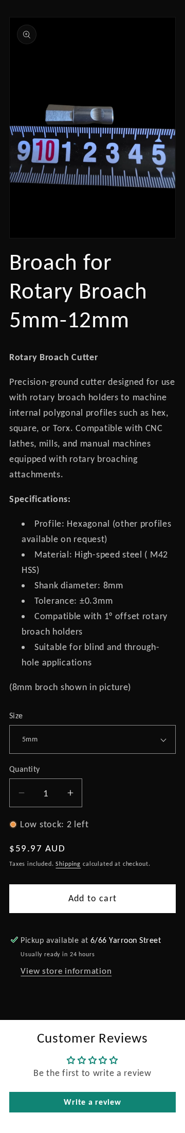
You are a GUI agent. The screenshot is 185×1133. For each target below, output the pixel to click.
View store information (66, 970)
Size (16, 715)
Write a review (92, 1102)
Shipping (68, 863)
